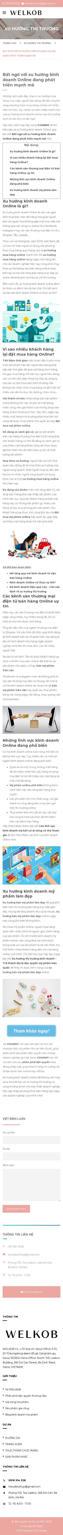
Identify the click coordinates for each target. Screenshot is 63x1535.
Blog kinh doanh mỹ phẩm (21, 1414)
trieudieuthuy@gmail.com (41, 3)
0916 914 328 (17, 1480)
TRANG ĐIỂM (13, 1444)
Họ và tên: (9, 1132)
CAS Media (40, 1530)
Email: (6, 1148)
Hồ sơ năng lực (32, 1292)
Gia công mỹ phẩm (17, 1402)
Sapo (40, 1526)
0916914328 (12, 3)
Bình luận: (9, 1165)
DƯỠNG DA (12, 1438)
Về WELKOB (13, 1389)
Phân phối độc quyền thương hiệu (26, 1395)
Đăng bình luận (16, 1208)
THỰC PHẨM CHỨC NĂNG (21, 1450)
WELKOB (45, 1521)
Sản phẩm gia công (17, 1408)
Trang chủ (9, 43)
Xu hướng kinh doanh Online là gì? (33, 151)
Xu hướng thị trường (37, 43)
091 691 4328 (16, 1246)
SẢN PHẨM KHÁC (16, 1456)
